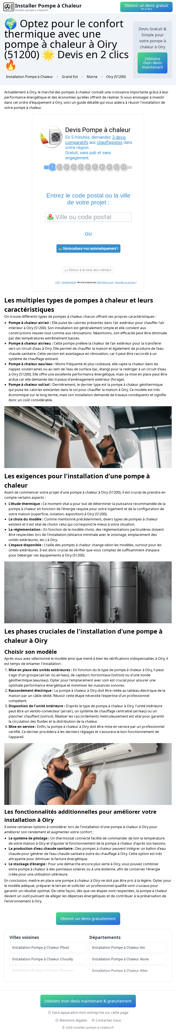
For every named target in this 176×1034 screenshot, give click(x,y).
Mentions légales (73, 1020)
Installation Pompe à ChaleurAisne (120, 959)
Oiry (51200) (116, 76)
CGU (57, 282)
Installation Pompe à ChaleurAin (118, 947)
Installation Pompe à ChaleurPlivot (40, 947)
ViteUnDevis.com (105, 282)
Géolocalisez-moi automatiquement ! (90, 248)
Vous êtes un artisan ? (126, 282)
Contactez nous (108, 1020)
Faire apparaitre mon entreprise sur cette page (90, 1012)
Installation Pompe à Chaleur (29, 76)
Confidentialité (68, 282)
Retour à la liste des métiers (89, 270)
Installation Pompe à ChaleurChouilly (42, 959)
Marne (92, 76)
